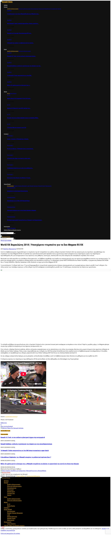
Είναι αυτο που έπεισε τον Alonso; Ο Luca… (19, 177)
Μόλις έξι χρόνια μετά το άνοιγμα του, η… (18, 85)
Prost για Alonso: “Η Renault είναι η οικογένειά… (20, 148)
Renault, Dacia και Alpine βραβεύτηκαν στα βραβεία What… (23, 118)
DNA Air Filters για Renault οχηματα (12, 230)
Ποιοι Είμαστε (11, 228)
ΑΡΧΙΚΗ (5, 5)
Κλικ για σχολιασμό (7, 426)
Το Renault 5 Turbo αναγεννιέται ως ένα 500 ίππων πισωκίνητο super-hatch (25, 450)
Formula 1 (6, 134)
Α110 (8, 95)
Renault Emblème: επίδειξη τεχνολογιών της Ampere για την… (24, 66)
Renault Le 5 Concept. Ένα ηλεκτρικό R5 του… (19, 33)
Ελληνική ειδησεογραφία (14, 486)
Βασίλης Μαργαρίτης (9, 249)
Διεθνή (9, 10)
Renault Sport (11, 491)
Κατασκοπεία (11, 187)
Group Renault (7, 184)
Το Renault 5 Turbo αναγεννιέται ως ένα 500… (19, 75)
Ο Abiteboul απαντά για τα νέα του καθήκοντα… (20, 168)
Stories (9, 495)
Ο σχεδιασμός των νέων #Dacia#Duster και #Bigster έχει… (23, 14)
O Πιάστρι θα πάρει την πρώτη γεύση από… (19, 158)
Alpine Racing (11, 506)
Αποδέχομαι (105, 528)
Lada (8, 515)
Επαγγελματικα (11, 488)
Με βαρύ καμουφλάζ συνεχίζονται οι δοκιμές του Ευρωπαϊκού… (24, 220)
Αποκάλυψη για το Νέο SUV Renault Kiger (18, 200)
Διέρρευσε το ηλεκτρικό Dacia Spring (17, 191)
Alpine (5, 91)
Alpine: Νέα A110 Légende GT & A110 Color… (19, 98)
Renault (5, 7)
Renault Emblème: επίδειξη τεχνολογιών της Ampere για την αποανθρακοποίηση (26, 444)
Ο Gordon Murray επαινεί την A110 (16, 127)
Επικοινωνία (7, 226)
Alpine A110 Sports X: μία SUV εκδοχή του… (19, 108)
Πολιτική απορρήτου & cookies (10, 533)
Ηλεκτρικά (10, 490)
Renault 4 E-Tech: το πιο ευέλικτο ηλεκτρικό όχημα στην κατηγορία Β (23, 437)
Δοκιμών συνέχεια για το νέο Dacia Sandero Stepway (21, 210)
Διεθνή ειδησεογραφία (13, 484)
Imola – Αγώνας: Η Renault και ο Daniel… (18, 139)
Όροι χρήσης (21, 476)
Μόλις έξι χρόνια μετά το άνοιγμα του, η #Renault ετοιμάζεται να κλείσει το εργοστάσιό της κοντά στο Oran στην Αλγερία (40, 464)
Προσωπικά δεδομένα (33, 476)
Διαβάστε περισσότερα (8, 530)
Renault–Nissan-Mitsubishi (15, 513)
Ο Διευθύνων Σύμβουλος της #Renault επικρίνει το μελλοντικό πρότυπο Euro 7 (26, 457)
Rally (10, 240)
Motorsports (5, 240)
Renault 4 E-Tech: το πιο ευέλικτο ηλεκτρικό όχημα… (21, 56)
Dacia (5, 49)
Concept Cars (11, 493)
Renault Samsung (12, 516)
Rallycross (4, 423)
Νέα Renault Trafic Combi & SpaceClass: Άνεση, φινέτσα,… (23, 23)
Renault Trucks (11, 518)
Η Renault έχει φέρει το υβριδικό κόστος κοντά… (20, 43)
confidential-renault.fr (11, 416)
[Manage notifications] (3, 527)
